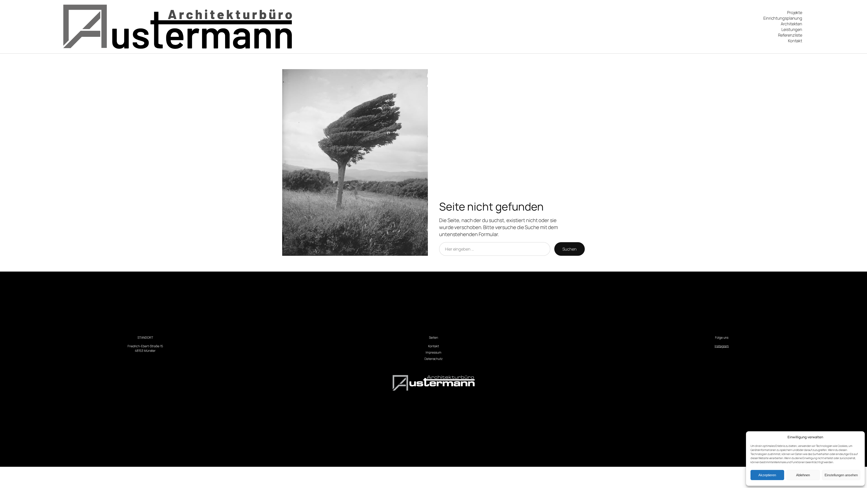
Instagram (722, 346)
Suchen (569, 249)
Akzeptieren (767, 475)
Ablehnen (803, 475)
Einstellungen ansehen (841, 475)
